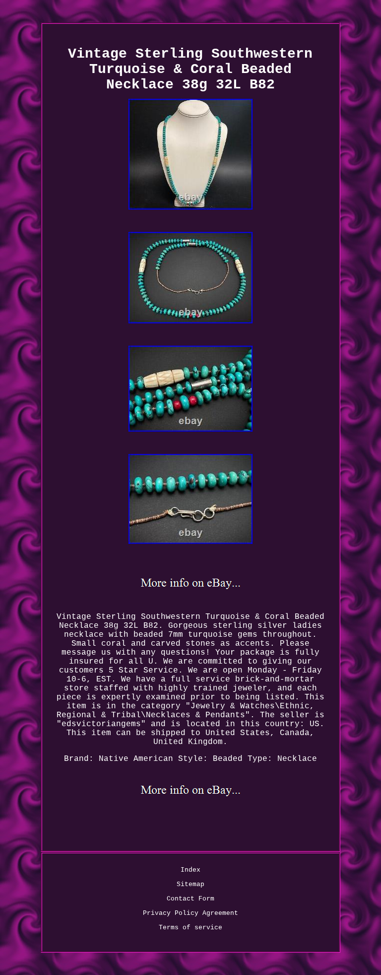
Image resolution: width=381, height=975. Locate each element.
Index (190, 870)
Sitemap (190, 884)
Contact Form (190, 898)
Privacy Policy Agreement (190, 913)
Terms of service (190, 927)
